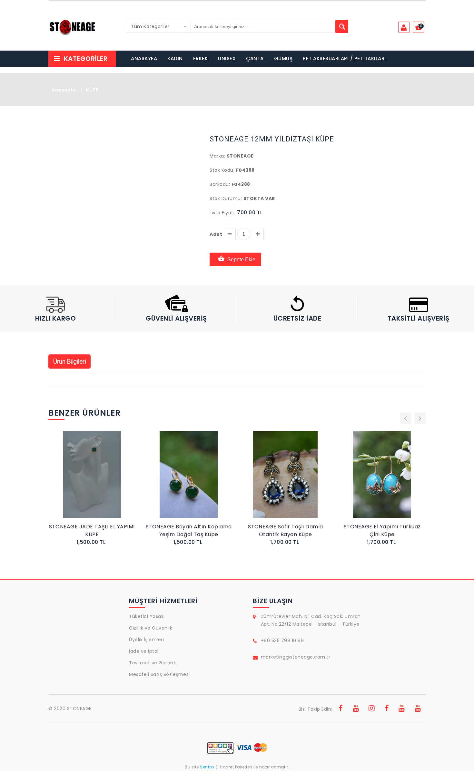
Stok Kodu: (222, 170)
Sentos (207, 767)
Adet (216, 234)
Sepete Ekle (241, 259)
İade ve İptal (144, 651)
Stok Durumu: (226, 198)
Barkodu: (220, 184)
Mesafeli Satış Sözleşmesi (159, 674)
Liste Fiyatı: (223, 212)
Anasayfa (64, 90)
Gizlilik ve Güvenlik (150, 628)
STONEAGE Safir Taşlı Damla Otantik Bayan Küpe (285, 530)
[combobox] (158, 26)
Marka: (217, 156)
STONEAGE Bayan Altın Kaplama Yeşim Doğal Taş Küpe (189, 530)
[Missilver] (418, 709)
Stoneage (240, 156)
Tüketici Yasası (147, 616)
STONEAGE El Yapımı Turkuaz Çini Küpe (382, 530)
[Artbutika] (387, 709)
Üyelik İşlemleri (146, 639)
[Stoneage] (341, 709)
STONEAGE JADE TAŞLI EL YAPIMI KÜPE (92, 530)
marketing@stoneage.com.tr (296, 657)
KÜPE (92, 90)
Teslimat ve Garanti (153, 663)
